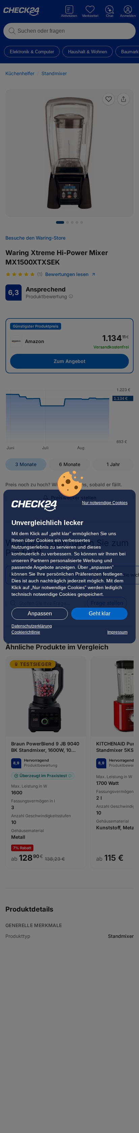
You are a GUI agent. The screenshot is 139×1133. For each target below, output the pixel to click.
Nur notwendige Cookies (105, 502)
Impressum (117, 632)
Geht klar (99, 613)
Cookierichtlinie (25, 632)
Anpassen (40, 613)
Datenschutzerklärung (31, 626)
